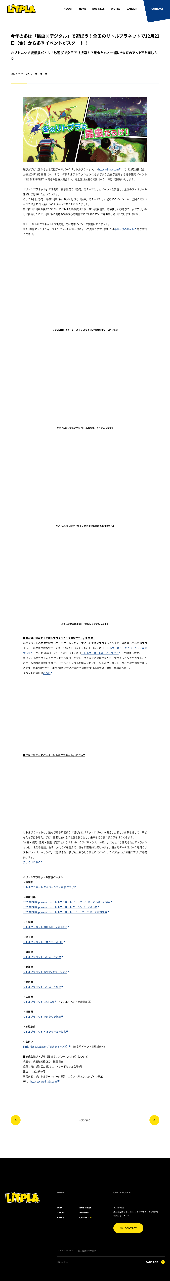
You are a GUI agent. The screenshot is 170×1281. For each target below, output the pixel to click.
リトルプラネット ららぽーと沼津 (42, 957)
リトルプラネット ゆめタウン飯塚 (42, 1016)
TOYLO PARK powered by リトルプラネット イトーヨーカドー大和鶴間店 (65, 912)
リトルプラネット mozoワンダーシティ (45, 971)
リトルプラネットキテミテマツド (100, 653)
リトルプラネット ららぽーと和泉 (42, 986)
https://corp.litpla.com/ (44, 1081)
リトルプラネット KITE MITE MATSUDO (45, 927)
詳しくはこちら (32, 862)
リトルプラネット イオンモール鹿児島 (44, 1031)
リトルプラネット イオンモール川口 (43, 942)
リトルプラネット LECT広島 (38, 1001)
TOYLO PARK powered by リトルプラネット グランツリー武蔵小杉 (60, 907)
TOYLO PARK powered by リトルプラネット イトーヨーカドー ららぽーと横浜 (66, 902)
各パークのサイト (124, 229)
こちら (46, 673)
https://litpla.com (108, 169)
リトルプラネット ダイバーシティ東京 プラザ (48, 887)
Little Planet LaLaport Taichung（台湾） (46, 1046)
